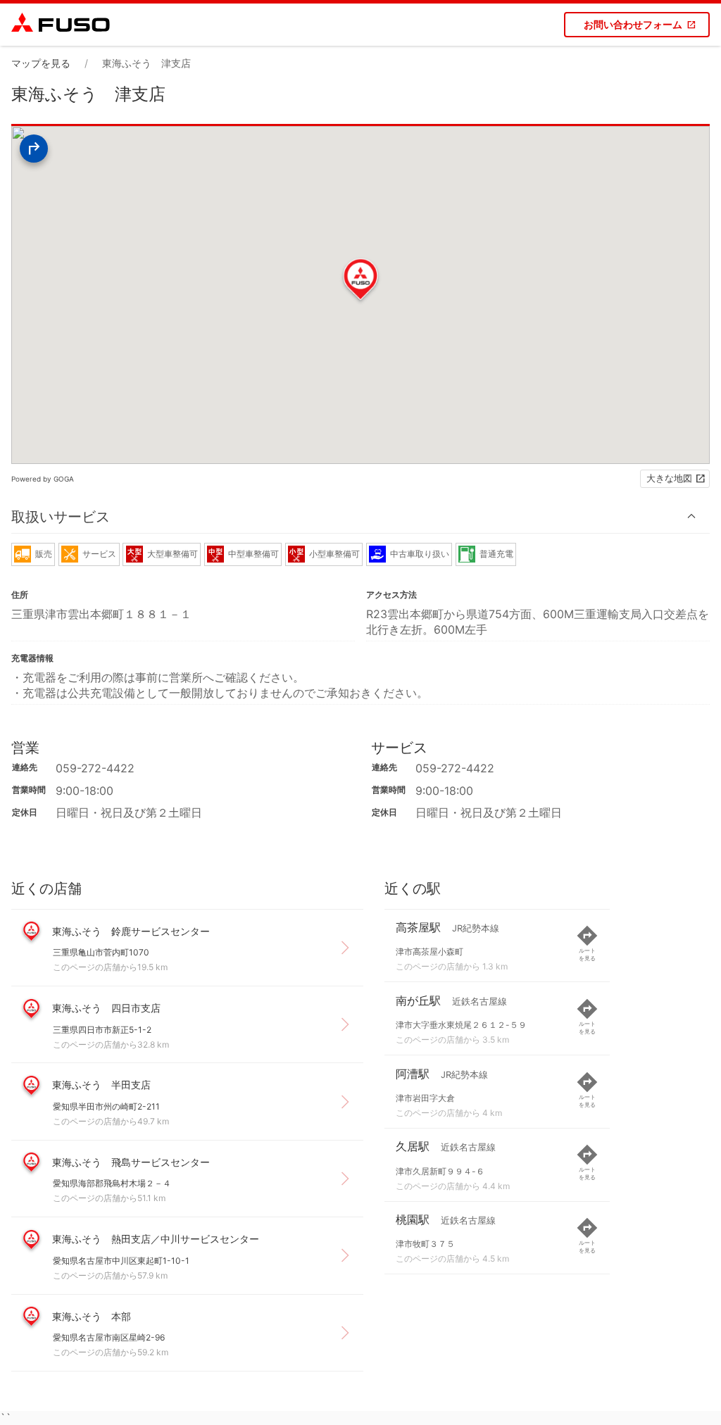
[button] (360, 516)
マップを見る (40, 63)
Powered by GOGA (42, 479)
